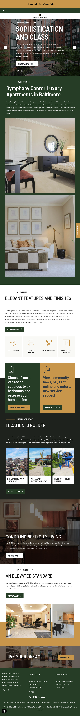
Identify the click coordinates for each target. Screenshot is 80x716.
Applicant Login (20, 702)
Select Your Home (17, 407)
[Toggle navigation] (3, 10)
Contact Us (55, 702)
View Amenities (13, 329)
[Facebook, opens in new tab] (18, 71)
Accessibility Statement (67, 702)
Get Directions (14, 491)
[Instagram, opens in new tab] (22, 71)
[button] (40, 4)
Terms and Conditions (33, 702)
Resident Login (53, 407)
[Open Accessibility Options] (4, 711)
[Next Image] (74, 47)
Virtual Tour (13, 556)
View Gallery (13, 596)
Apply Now (67, 657)
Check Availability (25, 64)
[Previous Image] (5, 47)
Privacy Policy (46, 702)
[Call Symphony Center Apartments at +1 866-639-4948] (76, 10)
